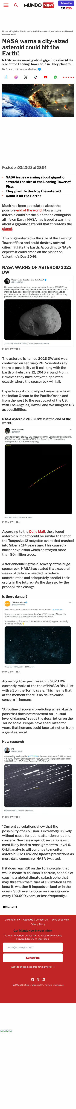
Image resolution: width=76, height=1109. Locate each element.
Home (5, 31)
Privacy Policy (38, 924)
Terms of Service (59, 919)
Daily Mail (36, 532)
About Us (28, 919)
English (13, 31)
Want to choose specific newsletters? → (33, 966)
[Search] (16, 5)
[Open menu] (6, 5)
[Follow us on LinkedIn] (43, 979)
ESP (63, 8)
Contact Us (42, 919)
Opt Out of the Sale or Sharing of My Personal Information (38, 985)
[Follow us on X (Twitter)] (38, 979)
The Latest (25, 31)
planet (7, 229)
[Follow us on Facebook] (32, 979)
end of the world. (29, 210)
